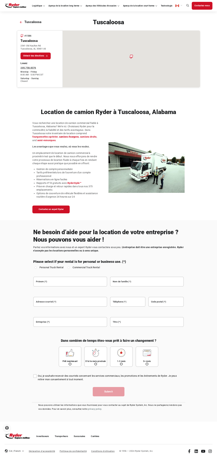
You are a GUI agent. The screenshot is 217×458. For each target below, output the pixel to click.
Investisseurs (42, 436)
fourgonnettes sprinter (45, 136)
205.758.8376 (28, 67)
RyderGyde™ (74, 183)
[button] (178, 5)
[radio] (70, 357)
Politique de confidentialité (73, 451)
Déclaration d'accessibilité (42, 451)
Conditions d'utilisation (103, 451)
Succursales (79, 436)
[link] (189, 451)
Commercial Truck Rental (86, 267)
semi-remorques (46, 140)
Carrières (95, 436)
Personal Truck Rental (51, 267)
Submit (108, 391)
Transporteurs (61, 436)
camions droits (88, 136)
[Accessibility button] (6, 427)
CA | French (15, 451)
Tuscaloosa (32, 22)
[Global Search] (188, 6)
